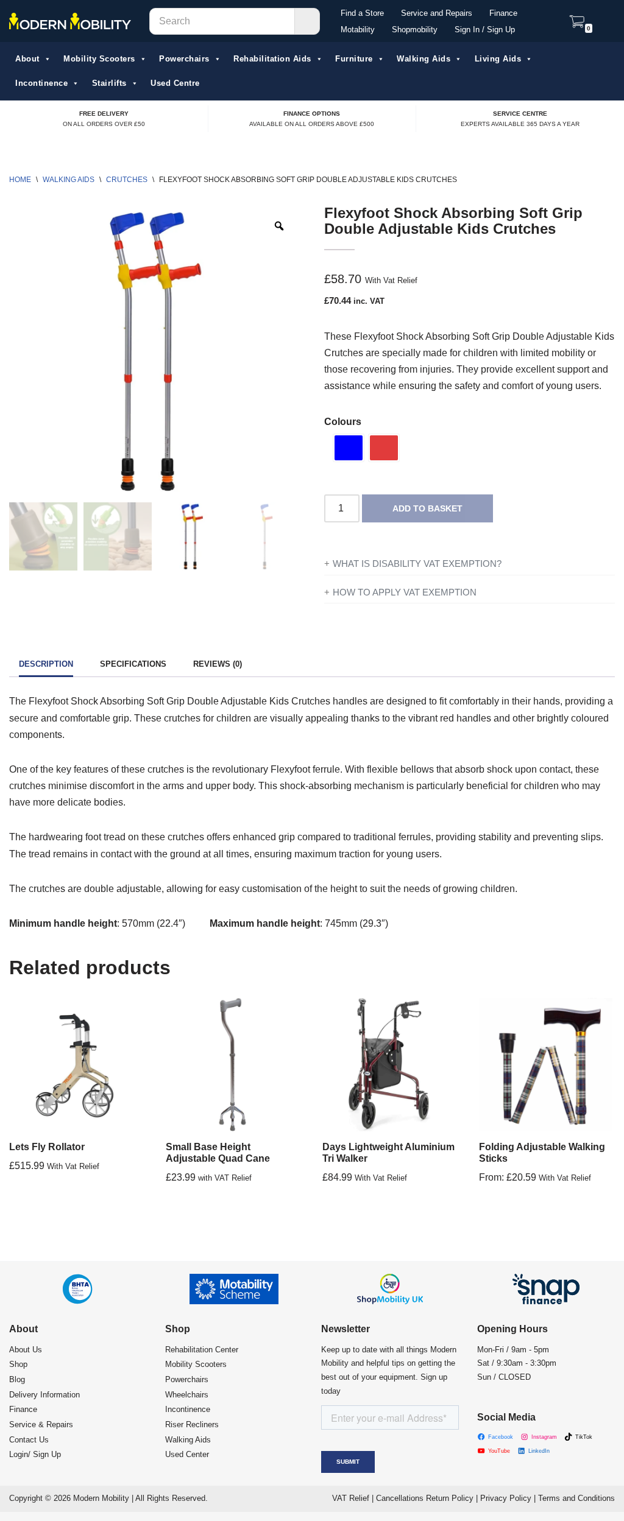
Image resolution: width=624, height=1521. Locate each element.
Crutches (126, 179)
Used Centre (175, 83)
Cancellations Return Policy (424, 1498)
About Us (25, 1349)
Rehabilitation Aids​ (272, 59)
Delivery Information (44, 1394)
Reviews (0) (217, 664)
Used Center (187, 1454)
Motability (358, 29)
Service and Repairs (436, 13)
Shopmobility (415, 29)
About (27, 59)
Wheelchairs (186, 1394)
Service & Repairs (41, 1424)
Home (20, 179)
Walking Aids (423, 59)
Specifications (133, 664)
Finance (503, 13)
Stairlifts (109, 83)
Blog (17, 1379)
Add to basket (427, 508)
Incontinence (41, 83)
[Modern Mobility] (70, 21)
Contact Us (29, 1439)
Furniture (354, 59)
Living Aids (498, 59)
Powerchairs (184, 59)
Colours (342, 421)
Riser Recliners (192, 1424)
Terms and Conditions (576, 1498)
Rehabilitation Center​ (201, 1349)
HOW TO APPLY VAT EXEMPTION (405, 592)
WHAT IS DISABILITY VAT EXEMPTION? (417, 563)
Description (46, 664)
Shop (18, 1364)
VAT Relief (350, 1498)
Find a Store (362, 13)
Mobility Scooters (99, 59)
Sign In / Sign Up (485, 29)
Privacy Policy (505, 1498)
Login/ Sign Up (35, 1454)
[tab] (46, 665)
